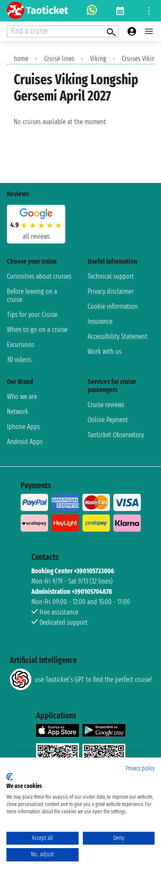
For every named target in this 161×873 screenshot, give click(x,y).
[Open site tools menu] (149, 11)
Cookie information (113, 306)
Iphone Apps (23, 427)
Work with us (105, 351)
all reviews (36, 236)
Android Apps (25, 442)
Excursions (20, 345)
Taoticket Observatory (116, 435)
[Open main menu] (149, 31)
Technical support (111, 276)
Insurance (100, 321)
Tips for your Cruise (32, 314)
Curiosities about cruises (39, 276)
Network (17, 412)
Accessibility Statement (118, 336)
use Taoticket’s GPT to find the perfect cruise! (93, 679)
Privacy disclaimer (111, 291)
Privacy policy (140, 768)
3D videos (19, 360)
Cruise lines (59, 59)
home (21, 59)
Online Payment (108, 420)
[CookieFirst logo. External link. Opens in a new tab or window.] (9, 777)
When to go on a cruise (37, 329)
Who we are (22, 396)
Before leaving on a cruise (32, 295)
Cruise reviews (106, 405)
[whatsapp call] (92, 11)
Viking (98, 59)
